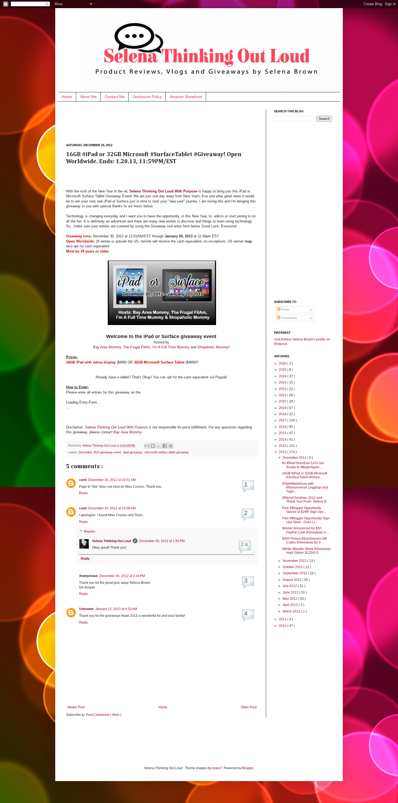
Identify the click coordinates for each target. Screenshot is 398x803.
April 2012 (291, 605)
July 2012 (290, 586)
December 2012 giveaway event (100, 452)
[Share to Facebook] (164, 445)
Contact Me (115, 96)
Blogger (247, 768)
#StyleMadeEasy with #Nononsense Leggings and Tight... (305, 487)
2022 (283, 389)
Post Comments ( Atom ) (103, 715)
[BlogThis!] (152, 445)
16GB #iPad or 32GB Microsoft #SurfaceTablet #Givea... (304, 475)
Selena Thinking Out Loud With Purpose (116, 427)
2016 (283, 427)
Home (67, 96)
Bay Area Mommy (107, 347)
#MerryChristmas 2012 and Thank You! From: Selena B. (304, 499)
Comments (288, 318)
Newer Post (75, 707)
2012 (283, 452)
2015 (283, 433)
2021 (283, 395)
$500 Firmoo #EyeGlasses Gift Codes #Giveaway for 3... (304, 540)
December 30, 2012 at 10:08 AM (112, 508)
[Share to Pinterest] (170, 445)
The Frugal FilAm (136, 347)
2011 (283, 619)
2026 (283, 363)
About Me (88, 96)
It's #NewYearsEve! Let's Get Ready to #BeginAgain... (303, 465)
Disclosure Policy (147, 96)
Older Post (248, 707)
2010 (283, 626)
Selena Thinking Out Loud (99, 445)
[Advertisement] (164, 122)
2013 (283, 446)
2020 (283, 401)
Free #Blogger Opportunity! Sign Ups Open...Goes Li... (306, 520)
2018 (283, 414)
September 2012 (295, 573)
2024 (283, 376)
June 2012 (291, 592)
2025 (283, 370)
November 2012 (295, 561)
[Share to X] (158, 445)
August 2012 (292, 580)
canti (83, 480)
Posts (284, 310)
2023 (283, 382)
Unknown (86, 609)
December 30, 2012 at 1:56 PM (162, 541)
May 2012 (290, 599)
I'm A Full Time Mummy (171, 347)
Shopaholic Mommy (213, 347)
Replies (89, 531)
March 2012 (292, 611)
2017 (283, 420)
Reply (83, 493)
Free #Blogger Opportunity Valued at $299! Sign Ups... (304, 510)
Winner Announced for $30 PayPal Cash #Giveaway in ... (306, 530)
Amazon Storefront (186, 96)
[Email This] (146, 445)
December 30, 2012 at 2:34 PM (122, 576)
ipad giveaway (133, 452)
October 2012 (293, 567)
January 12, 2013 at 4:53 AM (116, 609)
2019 (283, 408)
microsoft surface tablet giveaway (167, 452)
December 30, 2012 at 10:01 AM (112, 480)
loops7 (217, 768)
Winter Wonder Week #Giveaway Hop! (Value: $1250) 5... (306, 551)
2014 (283, 439)
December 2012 (295, 458)
